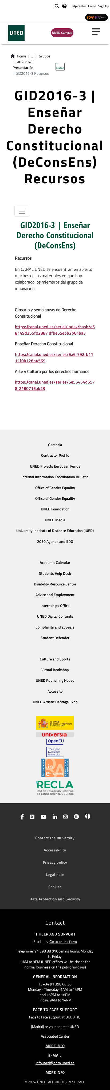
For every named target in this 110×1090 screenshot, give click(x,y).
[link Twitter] (31, 817)
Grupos (44, 56)
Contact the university (54, 838)
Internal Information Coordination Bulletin (55, 477)
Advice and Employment (55, 595)
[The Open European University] (55, 748)
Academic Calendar (55, 562)
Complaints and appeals (55, 627)
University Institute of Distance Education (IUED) (55, 531)
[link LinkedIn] (54, 817)
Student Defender (55, 638)
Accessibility (55, 850)
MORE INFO (55, 1046)
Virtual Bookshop (55, 670)
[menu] (98, 31)
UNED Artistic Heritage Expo (55, 702)
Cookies (55, 886)
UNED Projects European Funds (55, 466)
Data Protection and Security (55, 899)
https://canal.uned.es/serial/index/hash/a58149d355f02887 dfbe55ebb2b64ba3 (55, 329)
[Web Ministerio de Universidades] (55, 723)
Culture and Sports (55, 659)
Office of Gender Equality (55, 488)
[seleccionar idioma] (64, 5)
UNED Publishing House (55, 680)
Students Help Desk (55, 573)
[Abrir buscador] (57, 6)
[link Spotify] (75, 817)
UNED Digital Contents (55, 616)
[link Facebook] (21, 817)
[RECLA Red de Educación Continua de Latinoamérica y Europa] (55, 788)
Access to (55, 691)
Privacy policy (55, 862)
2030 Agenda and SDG (55, 541)
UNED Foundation (55, 509)
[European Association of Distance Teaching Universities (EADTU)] (54, 768)
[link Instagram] (64, 817)
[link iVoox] (86, 817)
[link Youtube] (42, 817)
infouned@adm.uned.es (55, 1063)
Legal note (55, 874)
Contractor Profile (55, 455)
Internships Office (55, 606)
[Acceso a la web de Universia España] (55, 734)
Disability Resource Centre (55, 584)
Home (21, 56)
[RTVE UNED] (96, 17)
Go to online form (63, 941)
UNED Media (55, 520)
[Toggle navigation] (21, 211)
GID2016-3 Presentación (23, 65)
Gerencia (55, 445)
